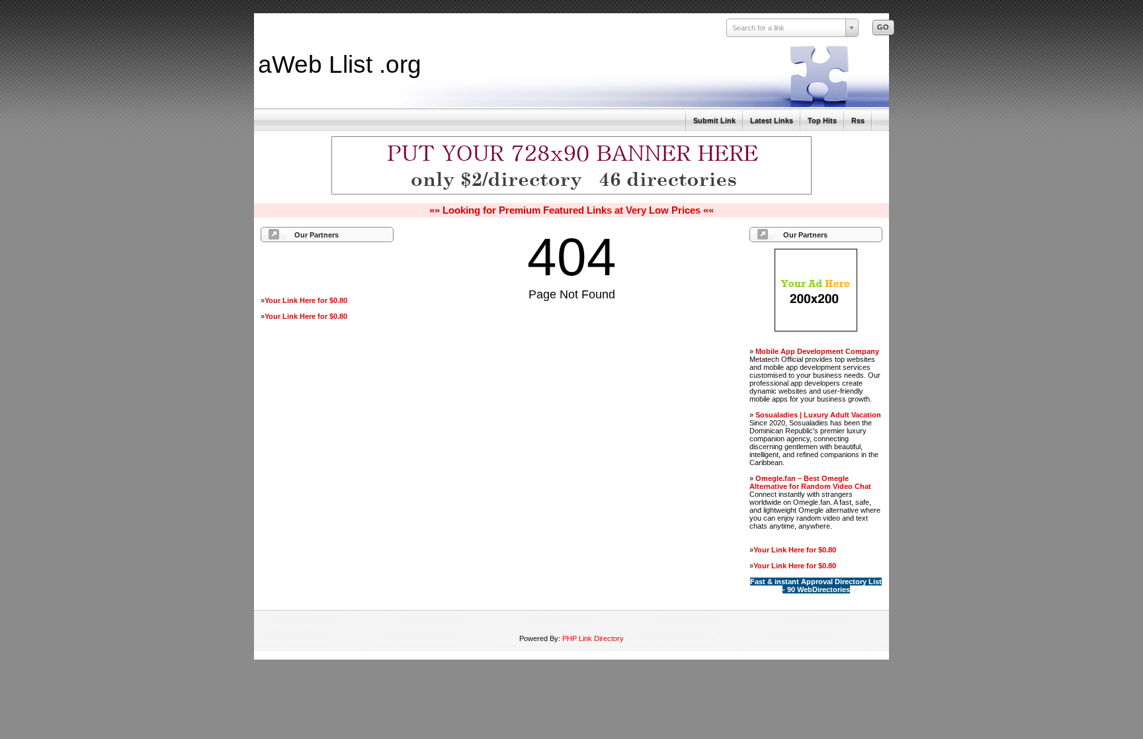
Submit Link (714, 120)
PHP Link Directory (593, 638)
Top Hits (822, 120)
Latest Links (771, 120)
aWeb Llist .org (339, 64)
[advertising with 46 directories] (816, 329)
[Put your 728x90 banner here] (571, 192)
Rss (858, 120)
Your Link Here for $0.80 (306, 300)
